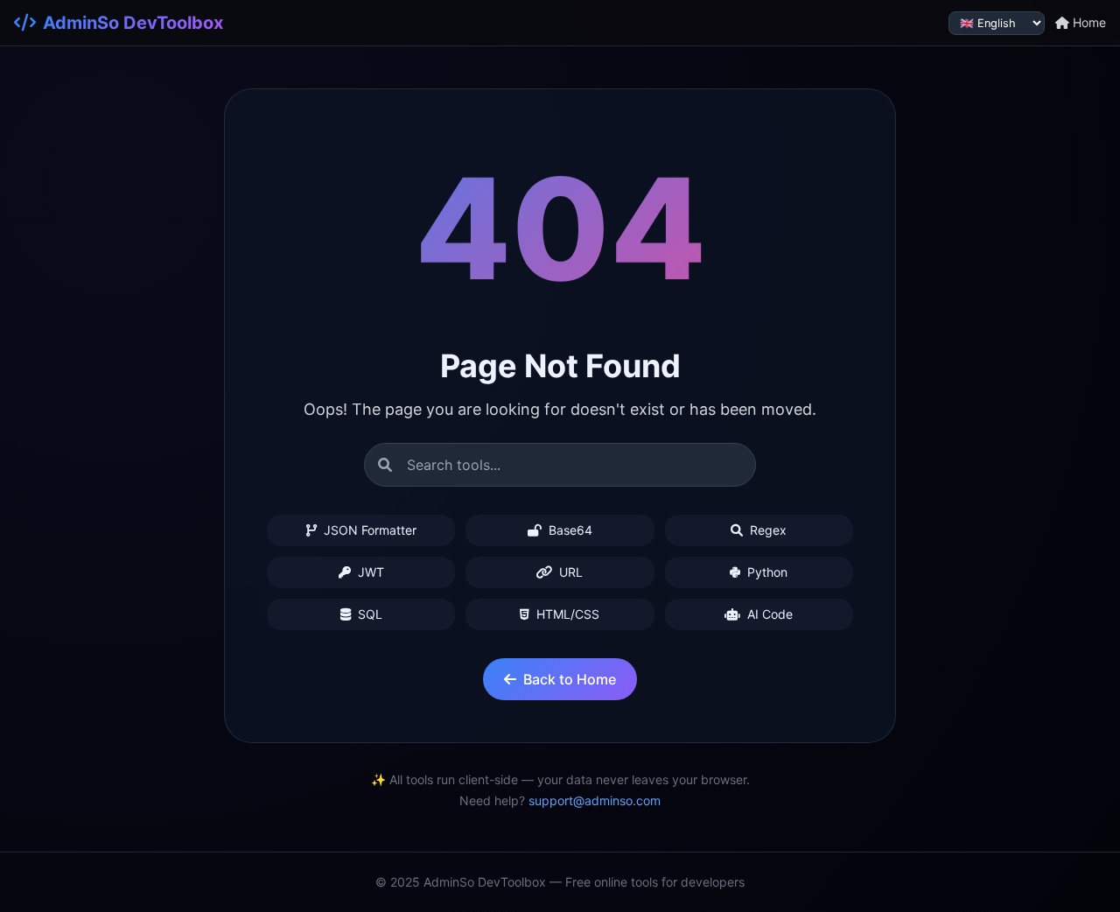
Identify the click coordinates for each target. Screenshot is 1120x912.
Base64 (568, 530)
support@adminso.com (594, 800)
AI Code (768, 614)
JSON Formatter (368, 530)
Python (766, 572)
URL (569, 572)
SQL (368, 614)
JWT (369, 572)
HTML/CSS (566, 614)
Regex (766, 530)
